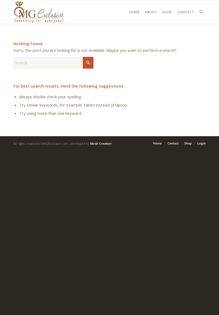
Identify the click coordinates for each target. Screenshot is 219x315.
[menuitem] (134, 12)
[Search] (201, 12)
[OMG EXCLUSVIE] (38, 12)
